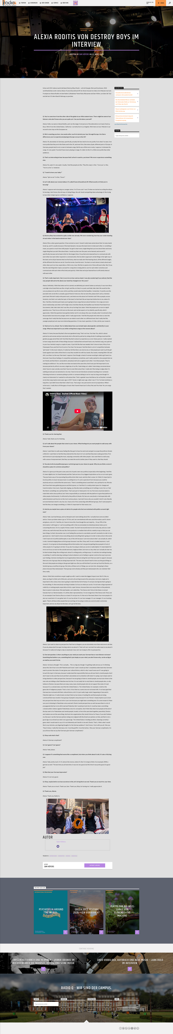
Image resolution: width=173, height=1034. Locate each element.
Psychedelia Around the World (51, 911)
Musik (90, 30)
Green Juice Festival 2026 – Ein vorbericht (86, 911)
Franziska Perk (75, 931)
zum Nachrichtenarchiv (121, 124)
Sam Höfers (84, 54)
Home (118, 1003)
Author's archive (95, 865)
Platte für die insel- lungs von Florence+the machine (122, 911)
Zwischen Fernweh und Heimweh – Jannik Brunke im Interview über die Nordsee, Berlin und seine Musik (43, 961)
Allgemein (74, 892)
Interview (84, 30)
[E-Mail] (58, 846)
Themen (23, 3)
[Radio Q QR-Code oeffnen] (75, 3)
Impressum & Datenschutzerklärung (127, 1007)
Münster (61, 856)
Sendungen (33, 3)
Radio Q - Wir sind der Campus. (86, 988)
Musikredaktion (39, 931)
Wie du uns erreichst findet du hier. (71, 1007)
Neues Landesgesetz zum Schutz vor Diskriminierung (126, 110)
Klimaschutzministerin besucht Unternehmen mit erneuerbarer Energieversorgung (124, 118)
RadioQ (74, 856)
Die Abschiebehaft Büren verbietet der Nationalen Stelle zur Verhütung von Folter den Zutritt (126, 102)
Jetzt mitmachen (92, 1011)
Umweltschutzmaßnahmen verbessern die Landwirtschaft (124, 94)
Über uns (65, 3)
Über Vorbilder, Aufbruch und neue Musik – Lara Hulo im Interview (130, 961)
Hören (162, 3)
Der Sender (45, 3)
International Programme (43, 892)
